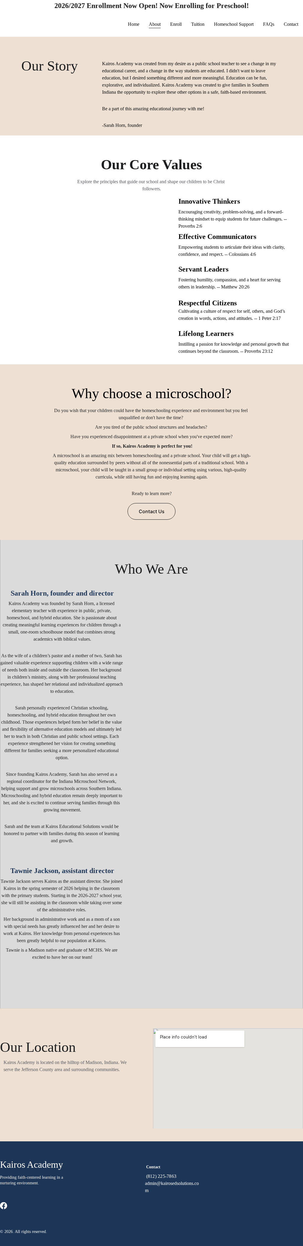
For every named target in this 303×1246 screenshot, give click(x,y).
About (155, 24)
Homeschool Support (234, 24)
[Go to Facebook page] (3, 1205)
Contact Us (152, 511)
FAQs (268, 24)
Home (133, 24)
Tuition (197, 24)
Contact (291, 24)
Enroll (176, 24)
